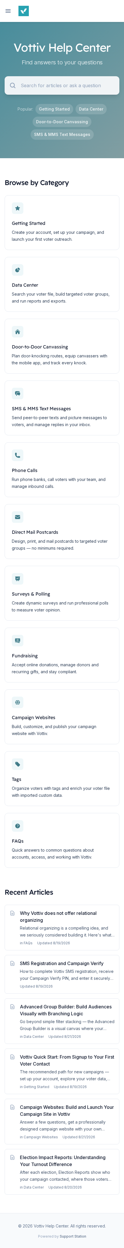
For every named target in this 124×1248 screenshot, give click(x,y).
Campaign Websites (33, 717)
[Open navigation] (8, 11)
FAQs (18, 841)
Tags (16, 779)
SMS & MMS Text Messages (62, 134)
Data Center (91, 109)
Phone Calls (24, 470)
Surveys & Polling (31, 594)
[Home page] (23, 11)
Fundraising (25, 655)
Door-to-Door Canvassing (62, 121)
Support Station (73, 1236)
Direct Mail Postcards (35, 532)
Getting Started (54, 109)
